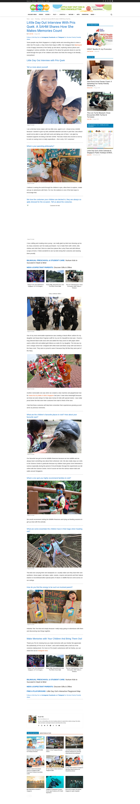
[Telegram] (50, 706)
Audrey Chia (89, 87)
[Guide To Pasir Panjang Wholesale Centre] (55, 742)
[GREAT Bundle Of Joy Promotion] (100, 37)
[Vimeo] (110, 1)
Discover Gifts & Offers (63, 267)
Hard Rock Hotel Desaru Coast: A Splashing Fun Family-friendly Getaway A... (99, 84)
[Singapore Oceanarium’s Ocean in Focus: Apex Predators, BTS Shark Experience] (55, 782)
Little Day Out (90, 51)
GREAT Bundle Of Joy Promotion (99, 49)
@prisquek (78, 45)
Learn (32, 19)
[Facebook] (103, 1)
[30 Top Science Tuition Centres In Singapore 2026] (55, 761)
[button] (111, 14)
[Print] (47, 706)
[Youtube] (112, 1)
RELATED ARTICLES (33, 733)
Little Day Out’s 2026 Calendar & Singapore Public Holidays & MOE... (100, 152)
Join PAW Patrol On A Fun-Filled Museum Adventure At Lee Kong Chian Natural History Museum (73, 751)
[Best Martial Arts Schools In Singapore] (35, 782)
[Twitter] (108, 1)
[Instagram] (106, 1)
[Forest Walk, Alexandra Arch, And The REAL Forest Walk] (55, 276)
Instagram (45, 37)
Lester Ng (89, 119)
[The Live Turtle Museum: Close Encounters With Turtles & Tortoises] (74, 276)
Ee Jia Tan (30, 33)
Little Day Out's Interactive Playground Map (63, 691)
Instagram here (43, 650)
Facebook (52, 37)
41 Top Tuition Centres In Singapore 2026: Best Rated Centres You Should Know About (74, 769)
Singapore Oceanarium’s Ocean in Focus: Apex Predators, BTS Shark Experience (54, 791)
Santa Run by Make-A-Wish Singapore (41, 395)
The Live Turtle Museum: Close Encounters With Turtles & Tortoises (74, 286)
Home (28, 19)
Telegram (61, 37)
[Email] (43, 706)
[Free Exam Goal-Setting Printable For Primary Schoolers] (35, 742)
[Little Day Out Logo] (40, 8)
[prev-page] (28, 796)
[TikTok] (54, 726)
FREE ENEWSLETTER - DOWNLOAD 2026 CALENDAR (98, 125)
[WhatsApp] (39, 706)
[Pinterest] (35, 706)
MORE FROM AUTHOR (45, 733)
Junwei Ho (89, 154)
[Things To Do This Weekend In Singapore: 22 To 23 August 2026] (35, 276)
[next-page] (30, 796)
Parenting (37, 19)
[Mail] (45, 726)
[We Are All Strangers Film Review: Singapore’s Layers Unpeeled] (74, 782)
